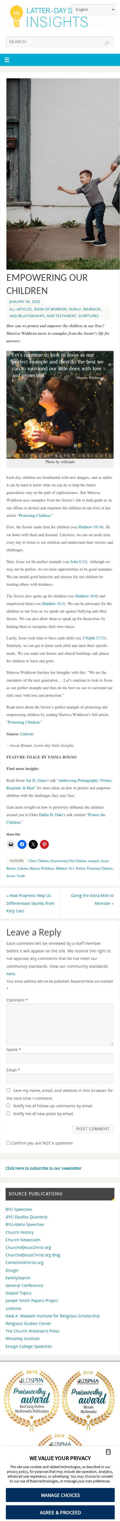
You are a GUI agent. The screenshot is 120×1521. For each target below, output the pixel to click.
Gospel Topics (19, 1293)
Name (13, 1049)
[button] (108, 1451)
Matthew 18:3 (65, 868)
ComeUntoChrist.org (25, 1262)
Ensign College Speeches (29, 1346)
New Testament (61, 316)
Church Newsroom (23, 1239)
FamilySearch (18, 1277)
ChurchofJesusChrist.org (28, 1247)
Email (13, 1070)
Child (32, 860)
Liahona (22, 868)
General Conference (24, 1285)
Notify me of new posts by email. (43, 1113)
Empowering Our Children (68, 860)
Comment (17, 1000)
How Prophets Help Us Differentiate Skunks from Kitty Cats (30, 903)
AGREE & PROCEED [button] (60, 1512)
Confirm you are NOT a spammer (41, 1143)
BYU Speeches (19, 1209)
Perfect (80, 868)
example (93, 860)
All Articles (20, 309)
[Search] (107, 43)
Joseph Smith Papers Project (32, 1300)
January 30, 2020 (24, 301)
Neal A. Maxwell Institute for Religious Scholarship (53, 1315)
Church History (19, 1232)
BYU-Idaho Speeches (25, 1224)
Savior (10, 875)
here (10, 973)
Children (43, 860)
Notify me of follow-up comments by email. (53, 1105)
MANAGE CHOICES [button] (60, 1495)
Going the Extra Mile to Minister (92, 899)
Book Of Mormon (50, 309)
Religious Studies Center (28, 1323)
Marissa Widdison (42, 868)
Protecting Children (99, 868)
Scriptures (88, 316)
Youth (21, 875)
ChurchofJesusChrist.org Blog (33, 1255)
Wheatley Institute (23, 1338)
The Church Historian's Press (32, 1331)
